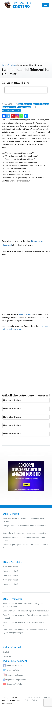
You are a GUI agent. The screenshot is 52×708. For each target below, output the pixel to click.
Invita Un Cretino (25, 314)
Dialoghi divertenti (24, 107)
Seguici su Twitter (13, 670)
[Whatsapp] (21, 116)
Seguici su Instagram (14, 675)
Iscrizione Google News (11, 110)
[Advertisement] (26, 36)
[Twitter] (8, 116)
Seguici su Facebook (14, 665)
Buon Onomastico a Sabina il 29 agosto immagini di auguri (26, 611)
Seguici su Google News (16, 680)
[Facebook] (4, 116)
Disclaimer (46, 697)
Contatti (6, 652)
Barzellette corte (25, 104)
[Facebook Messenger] (26, 116)
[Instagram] (17, 116)
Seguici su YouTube (14, 684)
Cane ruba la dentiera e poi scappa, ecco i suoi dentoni (24, 533)
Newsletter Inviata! (12, 400)
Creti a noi (7, 656)
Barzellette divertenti (41, 104)
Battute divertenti (8, 107)
